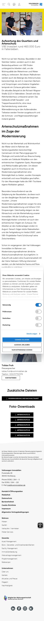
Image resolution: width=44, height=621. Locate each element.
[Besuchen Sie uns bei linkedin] (13, 608)
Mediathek (6, 495)
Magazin (5, 582)
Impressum (6, 509)
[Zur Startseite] (35, 4)
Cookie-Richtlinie (9, 505)
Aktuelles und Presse (9, 579)
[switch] (38, 311)
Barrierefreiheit (8, 502)
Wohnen (5, 518)
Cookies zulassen (22, 339)
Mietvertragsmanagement (11, 555)
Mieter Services (7, 532)
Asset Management (9, 541)
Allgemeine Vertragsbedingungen (15, 512)
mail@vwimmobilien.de (16, 485)
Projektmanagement (9, 559)
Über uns (5, 572)
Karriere (4, 575)
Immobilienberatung (9, 552)
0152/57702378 (16, 374)
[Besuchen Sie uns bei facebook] (19, 608)
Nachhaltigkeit (7, 585)
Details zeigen (32, 334)
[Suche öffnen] (9, 4)
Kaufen (4, 525)
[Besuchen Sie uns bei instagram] (25, 608)
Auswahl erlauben (22, 345)
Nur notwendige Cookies (22, 350)
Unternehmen (7, 568)
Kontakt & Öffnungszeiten (12, 491)
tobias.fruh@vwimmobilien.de (14, 371)
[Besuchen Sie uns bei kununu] (31, 608)
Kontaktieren (10, 378)
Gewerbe (5, 538)
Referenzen (6, 562)
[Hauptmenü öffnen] (4, 4)
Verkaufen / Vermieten (10, 528)
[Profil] (19, 4)
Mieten (4, 521)
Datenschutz (7, 498)
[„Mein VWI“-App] (14, 4)
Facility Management (9, 548)
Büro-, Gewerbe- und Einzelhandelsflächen (18, 545)
